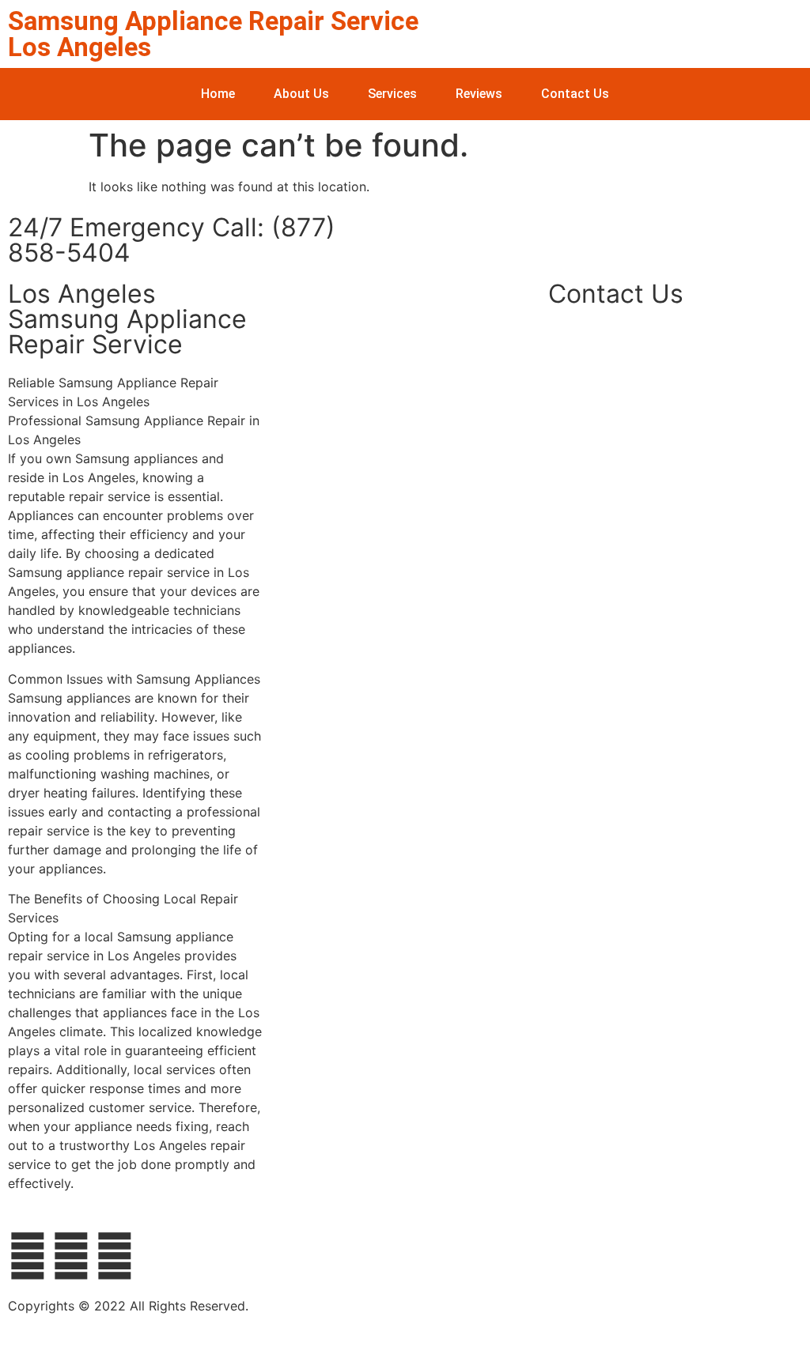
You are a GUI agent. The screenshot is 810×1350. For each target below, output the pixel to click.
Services (392, 93)
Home (218, 93)
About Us (301, 93)
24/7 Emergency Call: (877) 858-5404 (171, 240)
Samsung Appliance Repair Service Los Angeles (213, 34)
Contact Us (575, 93)
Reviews (479, 93)
